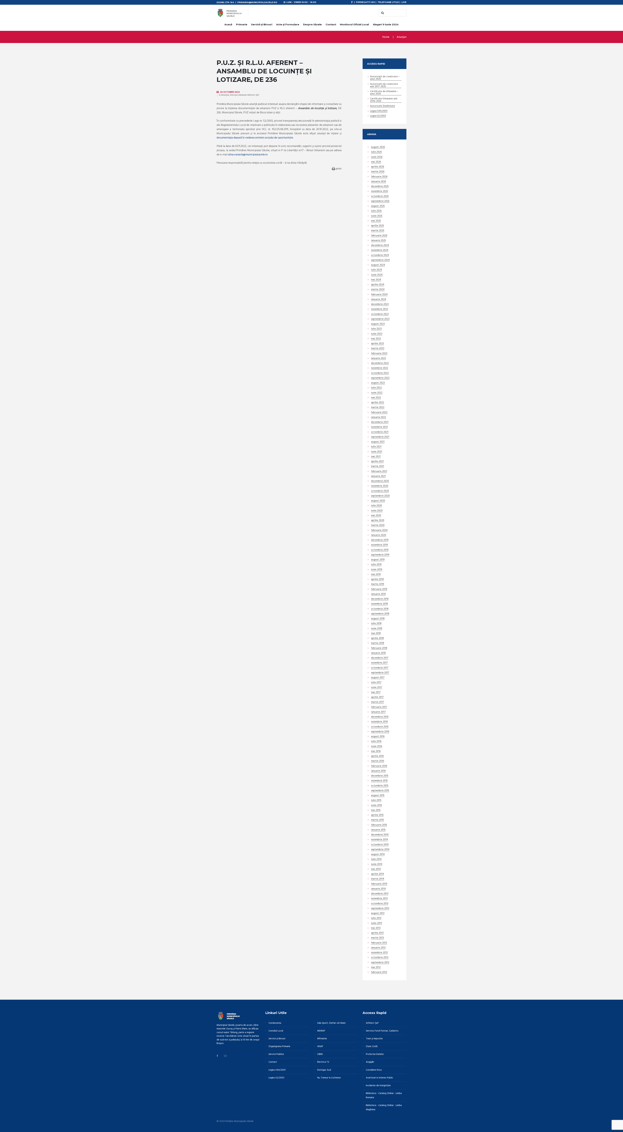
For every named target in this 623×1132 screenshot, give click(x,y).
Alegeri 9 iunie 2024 (386, 24)
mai (376, 162)
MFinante (322, 1039)
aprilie (377, 167)
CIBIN (320, 1054)
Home (385, 37)
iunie (376, 157)
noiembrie (379, 191)
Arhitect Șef (372, 1023)
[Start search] (382, 13)
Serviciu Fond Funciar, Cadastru (382, 1031)
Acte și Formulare (287, 24)
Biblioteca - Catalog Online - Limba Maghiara (384, 1107)
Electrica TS (323, 1062)
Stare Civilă (371, 1046)
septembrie (380, 201)
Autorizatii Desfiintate (382, 106)
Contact (331, 24)
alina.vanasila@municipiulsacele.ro (248, 154)
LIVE (403, 2)
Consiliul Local (276, 1031)
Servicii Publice (276, 1054)
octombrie (380, 196)
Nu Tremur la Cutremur (329, 1078)
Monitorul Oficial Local (354, 24)
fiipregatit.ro (365, 2)
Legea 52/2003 (378, 116)
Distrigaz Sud (324, 1070)
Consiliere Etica (374, 1070)
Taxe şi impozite (374, 1039)
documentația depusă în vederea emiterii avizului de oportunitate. (255, 138)
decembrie (380, 186)
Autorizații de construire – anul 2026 (385, 78)
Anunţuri (401, 37)
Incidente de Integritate (378, 1086)
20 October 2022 (230, 92)
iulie (376, 152)
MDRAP (321, 1031)
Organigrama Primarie (279, 1046)
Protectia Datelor (375, 1054)
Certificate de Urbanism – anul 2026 (384, 92)
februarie (379, 177)
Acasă (228, 24)
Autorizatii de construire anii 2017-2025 (384, 85)
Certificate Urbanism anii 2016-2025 (383, 100)
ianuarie (378, 181)
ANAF (320, 1046)
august (378, 147)
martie (377, 171)
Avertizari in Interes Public (379, 1078)
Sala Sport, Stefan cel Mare (331, 1023)
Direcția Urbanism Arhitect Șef (244, 95)
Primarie (241, 24)
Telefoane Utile (388, 2)
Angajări (370, 1062)
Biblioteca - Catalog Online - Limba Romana (384, 1095)
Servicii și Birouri (261, 24)
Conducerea (275, 1023)
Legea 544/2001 (378, 111)
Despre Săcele (312, 24)
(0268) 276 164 (225, 2)
